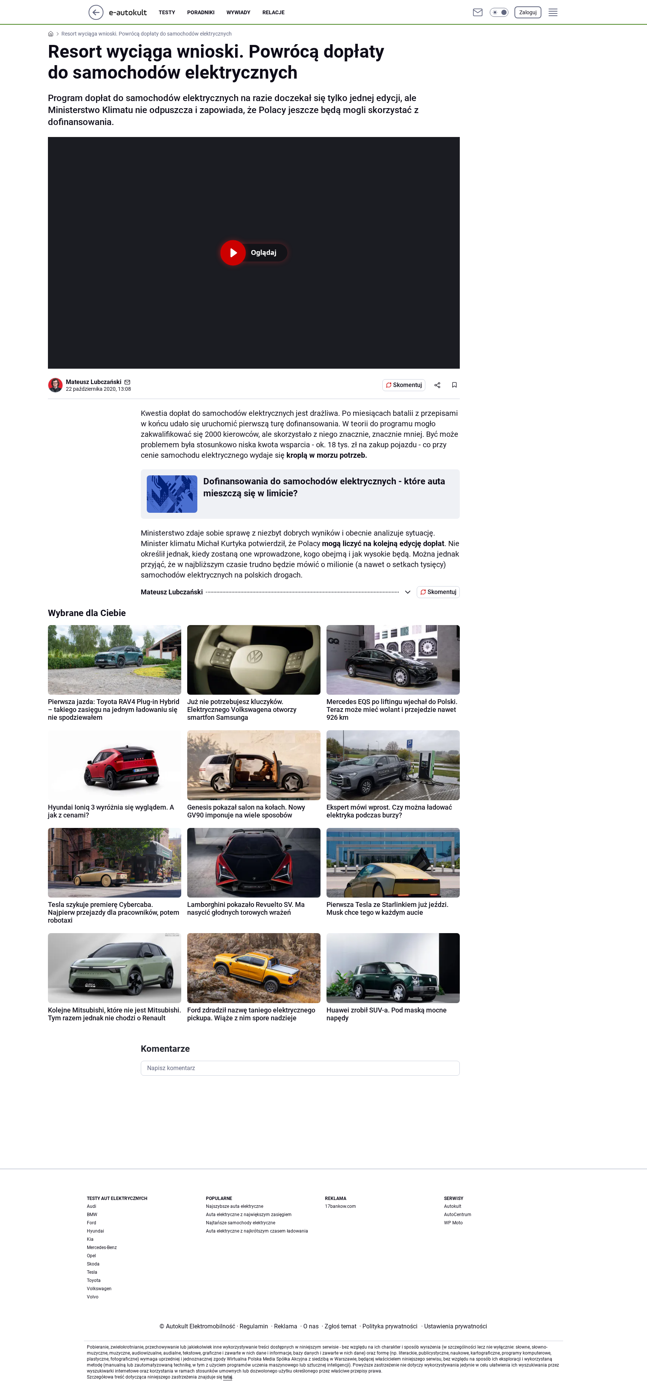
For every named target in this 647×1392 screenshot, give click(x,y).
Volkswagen (99, 1288)
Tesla (92, 1272)
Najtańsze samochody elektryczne (240, 1222)
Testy (167, 12)
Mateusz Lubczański (93, 382)
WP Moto (453, 1222)
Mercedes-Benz (102, 1247)
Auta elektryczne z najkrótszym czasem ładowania (257, 1231)
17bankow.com (340, 1206)
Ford (91, 1222)
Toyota (94, 1280)
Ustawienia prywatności (454, 1326)
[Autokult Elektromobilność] (134, 12)
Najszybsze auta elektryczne (234, 1206)
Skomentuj (407, 385)
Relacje (273, 12)
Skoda (93, 1264)
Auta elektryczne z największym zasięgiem (249, 1214)
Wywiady (238, 12)
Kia (90, 1239)
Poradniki (201, 12)
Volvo (92, 1297)
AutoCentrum (457, 1214)
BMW (92, 1214)
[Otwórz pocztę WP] (478, 12)
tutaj (227, 1377)
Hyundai (95, 1231)
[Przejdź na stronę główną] (96, 17)
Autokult (452, 1206)
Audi (91, 1206)
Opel (91, 1255)
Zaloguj (528, 12)
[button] (499, 12)
